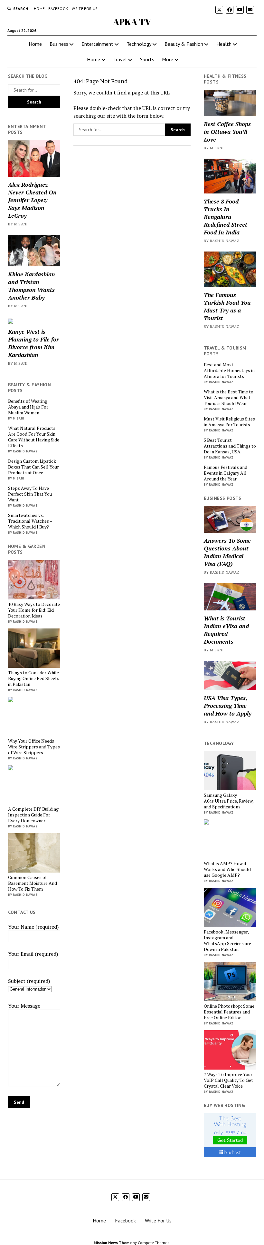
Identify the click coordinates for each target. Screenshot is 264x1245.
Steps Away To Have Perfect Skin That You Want (30, 494)
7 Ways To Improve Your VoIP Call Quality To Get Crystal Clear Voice (228, 1080)
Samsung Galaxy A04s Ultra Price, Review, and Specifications (228, 801)
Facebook (58, 8)
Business (59, 44)
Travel (120, 59)
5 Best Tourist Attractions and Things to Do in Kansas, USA (230, 446)
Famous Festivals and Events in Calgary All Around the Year (225, 473)
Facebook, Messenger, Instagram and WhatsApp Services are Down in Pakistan (227, 940)
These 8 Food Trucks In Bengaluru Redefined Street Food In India (225, 216)
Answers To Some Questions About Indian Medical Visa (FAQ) (227, 552)
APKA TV (132, 21)
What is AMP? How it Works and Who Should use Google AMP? (227, 869)
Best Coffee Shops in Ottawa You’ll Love (227, 131)
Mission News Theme (113, 1242)
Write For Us (85, 8)
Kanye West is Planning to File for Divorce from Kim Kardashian (33, 343)
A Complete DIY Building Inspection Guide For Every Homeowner (33, 815)
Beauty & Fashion (184, 44)
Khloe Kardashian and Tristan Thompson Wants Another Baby (31, 285)
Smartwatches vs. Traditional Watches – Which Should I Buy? (30, 521)
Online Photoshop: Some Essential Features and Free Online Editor (229, 1012)
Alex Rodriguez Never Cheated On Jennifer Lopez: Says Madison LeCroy (32, 200)
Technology (139, 44)
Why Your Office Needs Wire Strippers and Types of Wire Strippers (34, 747)
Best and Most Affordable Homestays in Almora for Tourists (229, 370)
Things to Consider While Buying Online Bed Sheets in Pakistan (33, 678)
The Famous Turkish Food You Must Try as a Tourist (227, 306)
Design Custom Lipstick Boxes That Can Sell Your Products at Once (33, 467)
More (167, 59)
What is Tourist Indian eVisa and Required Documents (226, 629)
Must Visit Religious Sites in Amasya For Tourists (229, 422)
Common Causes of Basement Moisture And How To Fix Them (32, 883)
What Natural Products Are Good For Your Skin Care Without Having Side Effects (33, 437)
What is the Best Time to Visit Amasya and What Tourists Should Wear (228, 397)
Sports (147, 59)
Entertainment (97, 44)
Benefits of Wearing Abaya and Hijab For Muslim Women (28, 407)
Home (39, 8)
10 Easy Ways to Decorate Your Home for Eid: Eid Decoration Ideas (34, 610)
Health (223, 44)
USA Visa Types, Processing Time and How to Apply (227, 705)
